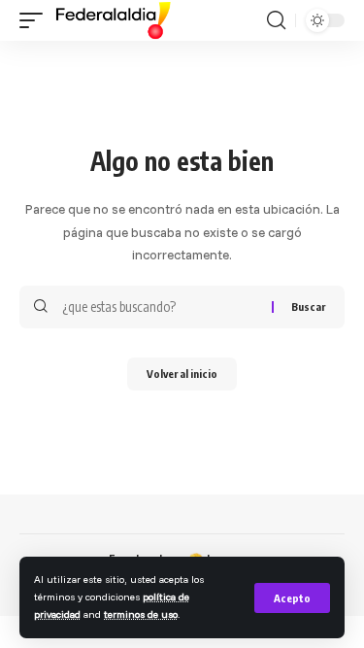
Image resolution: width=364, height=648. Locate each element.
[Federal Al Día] (113, 20)
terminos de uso (141, 614)
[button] (292, 598)
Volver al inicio (182, 373)
